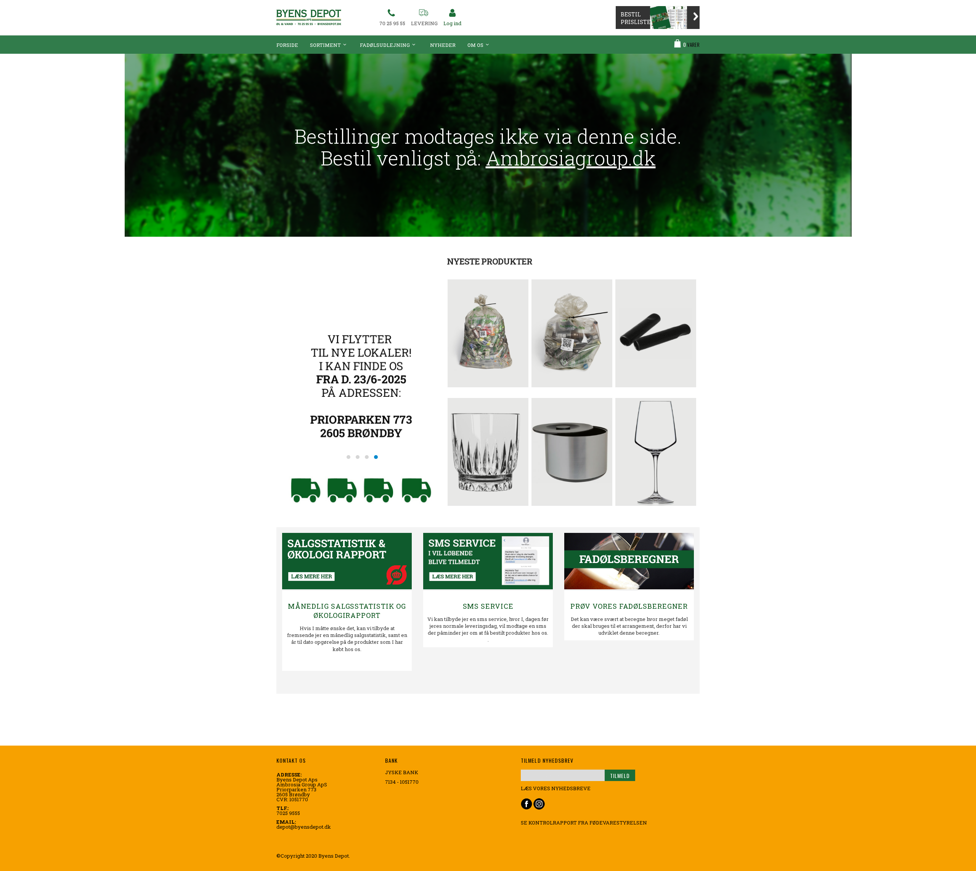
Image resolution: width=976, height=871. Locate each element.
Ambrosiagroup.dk (571, 158)
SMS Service (488, 606)
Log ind (452, 23)
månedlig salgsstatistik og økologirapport (347, 611)
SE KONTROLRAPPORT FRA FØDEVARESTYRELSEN (584, 822)
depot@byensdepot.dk (303, 826)
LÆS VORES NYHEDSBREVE (556, 788)
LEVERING (424, 23)
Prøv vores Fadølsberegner (629, 606)
